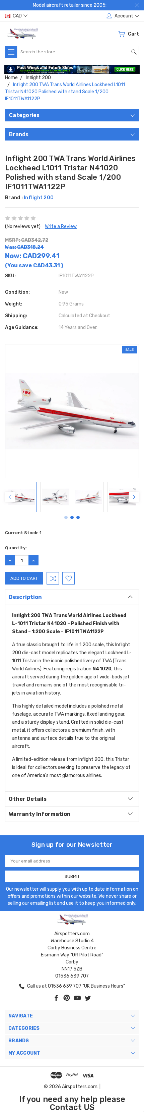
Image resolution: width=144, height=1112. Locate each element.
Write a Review (61, 226)
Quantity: (16, 547)
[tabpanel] (22, 497)
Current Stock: (23, 532)
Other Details (28, 799)
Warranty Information (40, 814)
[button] (72, 69)
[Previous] (10, 497)
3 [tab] (78, 517)
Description (25, 597)
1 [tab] (66, 517)
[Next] (134, 497)
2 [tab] (72, 517)
